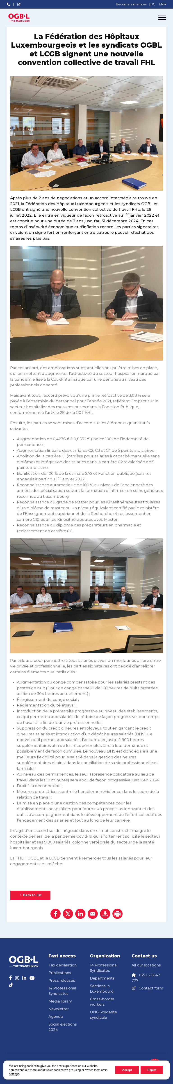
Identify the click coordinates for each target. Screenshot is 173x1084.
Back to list (32, 895)
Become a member (132, 4)
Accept (127, 1070)
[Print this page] (117, 914)
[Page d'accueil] (24, 17)
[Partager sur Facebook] (55, 914)
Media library (60, 1001)
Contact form (151, 988)
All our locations (146, 965)
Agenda (55, 1017)
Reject (151, 1070)
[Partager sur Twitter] (68, 914)
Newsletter (58, 1009)
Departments (102, 978)
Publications (59, 973)
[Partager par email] (93, 914)
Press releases (61, 980)
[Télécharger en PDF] (105, 914)
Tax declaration (62, 965)
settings (14, 1074)
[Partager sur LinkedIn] (80, 914)
